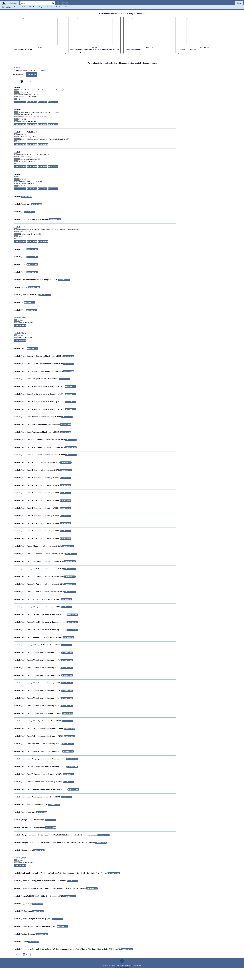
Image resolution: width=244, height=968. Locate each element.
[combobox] (35, 3)
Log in (239, 3)
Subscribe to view (27, 197)
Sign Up (61, 7)
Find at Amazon (53, 102)
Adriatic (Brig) (20, 857)
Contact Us (54, 7)
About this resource (20, 102)
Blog (66, 7)
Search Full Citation (63, 4)
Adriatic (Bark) (20, 333)
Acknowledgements (125, 965)
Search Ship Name (63, 2)
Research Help (37, 7)
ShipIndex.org (11, 3)
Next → (32, 82)
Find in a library (32, 102)
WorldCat (20, 320)
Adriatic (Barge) (20, 317)
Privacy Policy (115, 965)
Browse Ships (6, 7)
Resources (17, 7)
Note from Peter (136, 965)
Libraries (46, 7)
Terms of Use (106, 965)
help (73, 3)
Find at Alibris (42, 102)
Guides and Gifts (27, 7)
